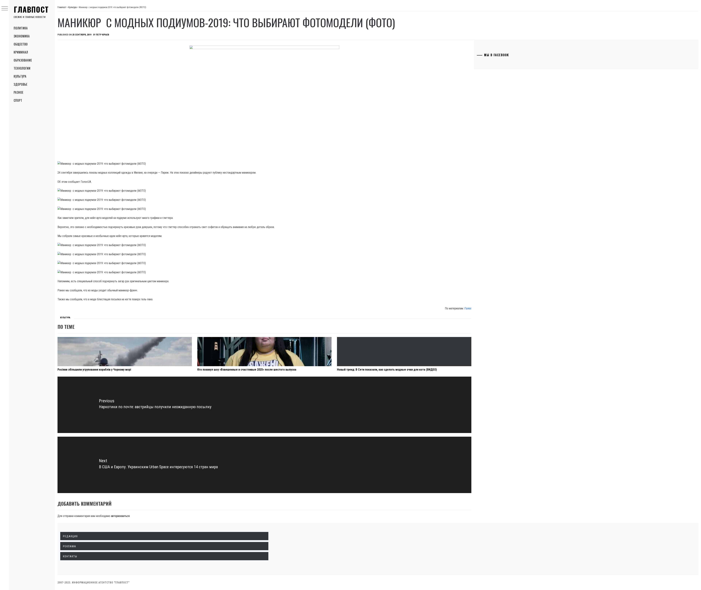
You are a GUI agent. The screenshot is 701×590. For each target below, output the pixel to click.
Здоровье (20, 84)
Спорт (18, 100)
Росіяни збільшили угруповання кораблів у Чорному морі (94, 369)
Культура (20, 76)
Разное (18, 92)
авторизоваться (120, 516)
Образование (23, 60)
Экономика (22, 36)
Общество (21, 44)
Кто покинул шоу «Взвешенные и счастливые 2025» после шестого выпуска (246, 369)
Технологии (22, 68)
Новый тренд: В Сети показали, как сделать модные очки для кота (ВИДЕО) (387, 369)
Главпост (31, 9)
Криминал (21, 52)
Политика (21, 28)
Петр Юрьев (102, 34)
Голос (467, 308)
